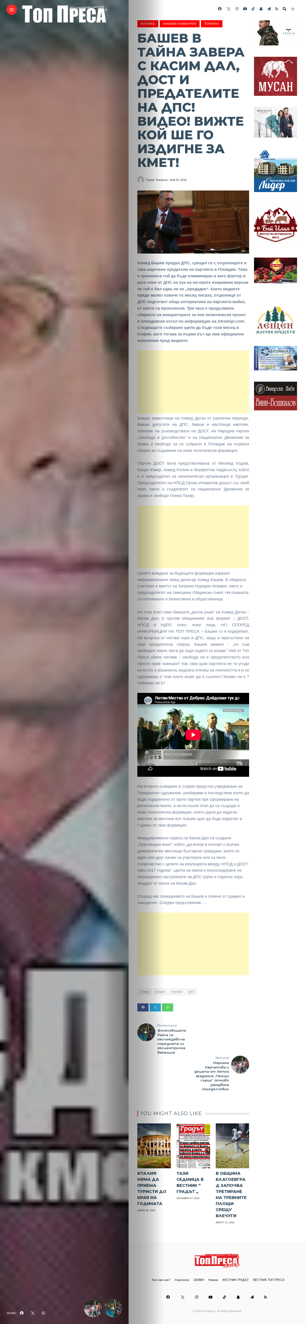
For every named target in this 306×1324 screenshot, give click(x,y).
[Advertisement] (193, 381)
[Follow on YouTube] (245, 9)
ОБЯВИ (199, 1280)
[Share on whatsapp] (167, 1007)
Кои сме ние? (161, 1280)
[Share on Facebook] (143, 1007)
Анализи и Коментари (179, 23)
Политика (211, 23)
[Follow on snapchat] (261, 9)
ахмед (144, 992)
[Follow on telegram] (269, 9)
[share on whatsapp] (43, 1313)
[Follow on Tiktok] (253, 9)
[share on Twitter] (32, 1313)
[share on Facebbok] (22, 1313)
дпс (191, 992)
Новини (213, 1280)
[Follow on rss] (276, 9)
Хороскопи (182, 1280)
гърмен (177, 992)
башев (160, 992)
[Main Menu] (12, 9)
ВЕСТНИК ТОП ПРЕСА (268, 1280)
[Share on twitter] (155, 1007)
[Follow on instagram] (237, 9)
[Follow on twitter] (228, 9)
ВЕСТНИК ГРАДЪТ (236, 1280)
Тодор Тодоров (157, 180)
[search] (284, 9)
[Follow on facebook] (220, 9)
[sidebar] (293, 9)
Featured (148, 23)
